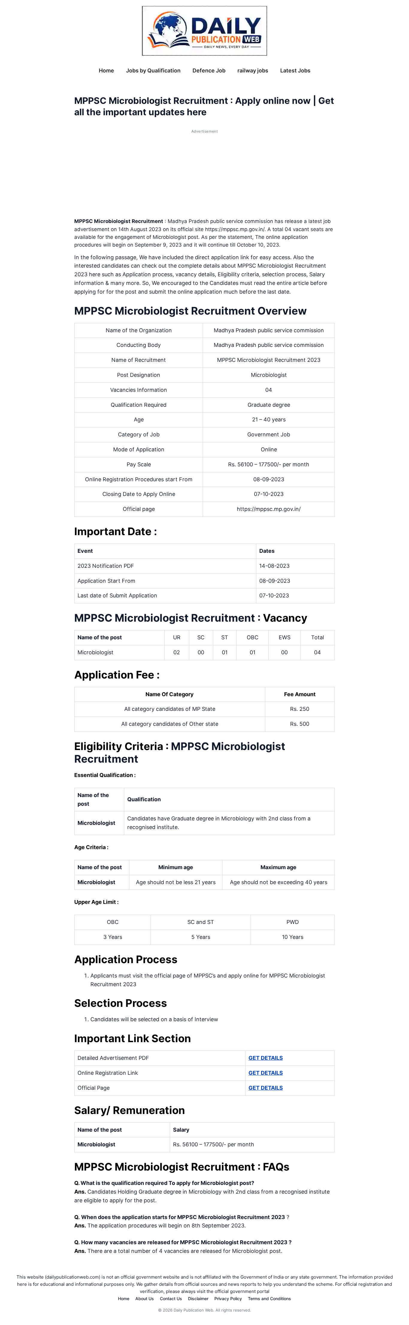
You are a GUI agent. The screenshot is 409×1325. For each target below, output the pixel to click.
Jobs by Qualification (153, 70)
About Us (144, 1298)
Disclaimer (198, 1298)
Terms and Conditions (269, 1298)
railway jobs (252, 70)
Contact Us (171, 1298)
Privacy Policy (228, 1298)
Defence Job (209, 70)
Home (106, 70)
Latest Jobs (295, 70)
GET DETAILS (266, 1058)
